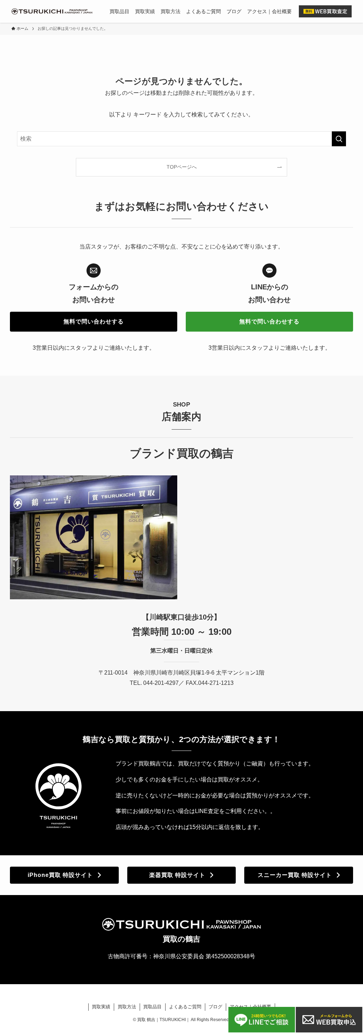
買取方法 (127, 1006)
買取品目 (152, 1006)
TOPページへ (182, 167)
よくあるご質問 (185, 1006)
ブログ (215, 1006)
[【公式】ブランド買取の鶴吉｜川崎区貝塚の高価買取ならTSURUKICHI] (52, 11)
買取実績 (101, 1006)
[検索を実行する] (339, 138)
